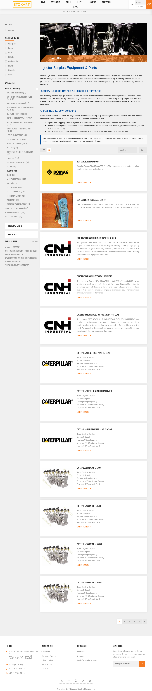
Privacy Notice (47, 660)
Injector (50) (12, 171)
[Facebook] (69, 681)
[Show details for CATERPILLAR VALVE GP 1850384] (57, 555)
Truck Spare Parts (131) (16, 192)
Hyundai (11, 66)
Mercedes (11, 70)
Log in (139, 2)
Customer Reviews (49, 656)
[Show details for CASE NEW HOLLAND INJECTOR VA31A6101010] (57, 287)
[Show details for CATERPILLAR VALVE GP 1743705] (57, 517)
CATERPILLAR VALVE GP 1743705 (89, 506)
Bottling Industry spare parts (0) (20, 118)
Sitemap (80, 656)
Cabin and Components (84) (17, 114)
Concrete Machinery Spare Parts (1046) (19, 130)
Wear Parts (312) (13, 200)
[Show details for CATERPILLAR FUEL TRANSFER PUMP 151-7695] (57, 440)
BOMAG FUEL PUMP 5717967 (88, 161)
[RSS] (90, 681)
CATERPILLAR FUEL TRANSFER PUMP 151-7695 (94, 429)
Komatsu (11, 57)
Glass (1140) (11, 175)
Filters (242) (11, 167)
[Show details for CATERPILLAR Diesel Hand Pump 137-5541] (57, 364)
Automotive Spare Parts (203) (18, 103)
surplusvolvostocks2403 (17, 265)
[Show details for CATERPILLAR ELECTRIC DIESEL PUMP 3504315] (57, 402)
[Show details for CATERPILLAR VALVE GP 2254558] (57, 593)
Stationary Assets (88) (13, 217)
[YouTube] (76, 681)
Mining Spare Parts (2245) (16, 179)
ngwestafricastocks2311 (14, 255)
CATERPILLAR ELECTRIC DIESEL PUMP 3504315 (94, 391)
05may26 (8, 247)
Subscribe (142, 664)
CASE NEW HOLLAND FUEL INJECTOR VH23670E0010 (96, 238)
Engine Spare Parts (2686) (16, 139)
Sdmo (10, 75)
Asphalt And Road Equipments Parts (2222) (20, 123)
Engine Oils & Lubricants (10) (18, 162)
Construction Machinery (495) (16, 208)
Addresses (81, 651)
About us (45, 669)
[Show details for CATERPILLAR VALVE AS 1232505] (57, 478)
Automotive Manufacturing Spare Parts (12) (19, 98)
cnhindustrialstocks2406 (14, 251)
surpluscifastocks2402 (29, 258)
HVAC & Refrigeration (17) (16, 93)
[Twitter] (62, 681)
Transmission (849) (14, 187)
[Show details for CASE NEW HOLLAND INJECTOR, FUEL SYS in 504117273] (57, 325)
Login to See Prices (83, 182)
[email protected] (16, 664)
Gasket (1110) (12, 183)
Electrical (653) (13, 158)
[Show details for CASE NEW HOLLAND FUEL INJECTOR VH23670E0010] (57, 249)
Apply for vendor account (87, 660)
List (49, 150)
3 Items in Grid (43, 150)
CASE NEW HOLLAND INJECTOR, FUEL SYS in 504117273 (98, 314)
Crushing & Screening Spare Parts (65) (20, 153)
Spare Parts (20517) (12, 88)
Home (65, 11)
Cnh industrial (13, 61)
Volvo (10, 52)
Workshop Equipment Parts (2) (18, 204)
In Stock (11, 30)
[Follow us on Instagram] (83, 681)
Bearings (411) (12, 148)
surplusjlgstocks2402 (13, 262)
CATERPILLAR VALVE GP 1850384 (89, 544)
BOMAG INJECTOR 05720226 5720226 (92, 200)
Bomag (10, 48)
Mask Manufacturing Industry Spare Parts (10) (20, 108)
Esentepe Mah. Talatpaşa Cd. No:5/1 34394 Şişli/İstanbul (20, 657)
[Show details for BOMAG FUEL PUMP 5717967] (57, 172)
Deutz (27, 251)
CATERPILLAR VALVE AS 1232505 (89, 468)
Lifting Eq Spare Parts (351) (17, 135)
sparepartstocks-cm (12, 258)
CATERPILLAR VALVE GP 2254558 (89, 582)
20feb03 (16, 247)
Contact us (45, 651)
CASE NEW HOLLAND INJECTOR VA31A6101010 (94, 276)
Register (140, 7)
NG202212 (33, 251)
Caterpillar (12, 44)
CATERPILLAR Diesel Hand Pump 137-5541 (93, 353)
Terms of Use (46, 664)
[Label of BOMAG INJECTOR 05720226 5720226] (57, 210)
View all (34, 241)
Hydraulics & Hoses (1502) (17, 143)
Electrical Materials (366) (15, 212)
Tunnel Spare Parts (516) (16, 196)
